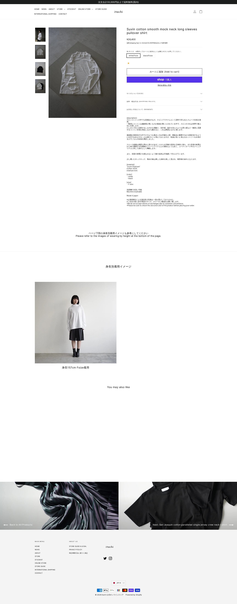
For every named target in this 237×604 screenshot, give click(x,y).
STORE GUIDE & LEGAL (78, 546)
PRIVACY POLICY (75, 550)
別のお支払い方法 (164, 85)
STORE (60, 9)
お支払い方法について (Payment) (140, 109)
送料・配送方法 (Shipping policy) (141, 101)
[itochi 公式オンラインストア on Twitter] (105, 558)
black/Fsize (148, 56)
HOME (36, 9)
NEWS (44, 9)
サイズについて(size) (135, 93)
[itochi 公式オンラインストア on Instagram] (110, 558)
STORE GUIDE (101, 9)
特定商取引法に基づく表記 (78, 553)
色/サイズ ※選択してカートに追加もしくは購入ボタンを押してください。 (154, 51)
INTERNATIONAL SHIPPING (45, 14)
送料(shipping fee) (133, 43)
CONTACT (63, 14)
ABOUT (52, 9)
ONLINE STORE (84, 9)
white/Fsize (133, 56)
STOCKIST (71, 9)
